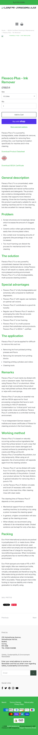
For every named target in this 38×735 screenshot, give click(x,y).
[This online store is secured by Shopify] (19, 722)
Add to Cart (19, 115)
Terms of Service (15, 702)
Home (3, 30)
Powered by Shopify (30, 728)
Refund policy (28, 702)
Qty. (3, 101)
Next (34, 618)
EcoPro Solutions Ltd (13, 726)
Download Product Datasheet (13, 151)
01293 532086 (20, 2)
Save (15, 605)
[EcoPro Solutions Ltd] (19, 13)
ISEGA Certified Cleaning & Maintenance (21, 30)
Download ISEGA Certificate (13, 165)
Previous (5, 618)
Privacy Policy (19, 704)
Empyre (22, 728)
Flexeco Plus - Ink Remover (12, 32)
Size (3, 92)
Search (4, 702)
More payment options (19, 127)
